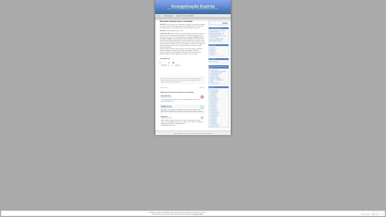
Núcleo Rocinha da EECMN (185, 16)
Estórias (212, 50)
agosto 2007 (213, 101)
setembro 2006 (213, 115)
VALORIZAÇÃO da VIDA (216, 73)
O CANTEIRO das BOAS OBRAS (218, 71)
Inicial (158, 16)
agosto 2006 (213, 116)
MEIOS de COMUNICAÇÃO (216, 80)
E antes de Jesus (214, 75)
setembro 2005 (213, 126)
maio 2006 (212, 120)
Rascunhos (213, 53)
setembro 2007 (213, 99)
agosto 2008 (213, 92)
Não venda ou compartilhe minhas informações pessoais (199, 133)
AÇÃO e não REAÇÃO (215, 78)
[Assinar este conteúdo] (210, 66)
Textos (211, 54)
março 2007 (213, 108)
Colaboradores (168, 16)
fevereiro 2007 (213, 109)
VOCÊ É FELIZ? (214, 70)
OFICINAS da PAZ (214, 82)
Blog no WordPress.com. (179, 133)
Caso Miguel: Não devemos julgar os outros (216, 34)
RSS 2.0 (193, 80)
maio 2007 (212, 105)
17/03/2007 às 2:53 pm (166, 107)
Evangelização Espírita (193, 6)
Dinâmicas (212, 49)
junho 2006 (213, 119)
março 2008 (213, 96)
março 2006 (213, 123)
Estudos (212, 51)
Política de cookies (198, 214)
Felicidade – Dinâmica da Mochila (217, 31)
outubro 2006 (213, 113)
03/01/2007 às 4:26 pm (166, 97)
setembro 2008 (213, 91)
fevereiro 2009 (213, 89)
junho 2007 (213, 103)
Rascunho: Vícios (219, 38)
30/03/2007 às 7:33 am (166, 117)
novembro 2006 (214, 112)
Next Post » (202, 87)
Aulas (162, 80)
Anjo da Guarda (214, 61)
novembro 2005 (214, 124)
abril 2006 (212, 122)
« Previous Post (163, 87)
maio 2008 (212, 94)
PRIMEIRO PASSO (214, 77)
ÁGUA (211, 81)
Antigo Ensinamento (215, 74)
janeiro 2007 (213, 110)
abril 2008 (212, 95)
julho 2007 (212, 102)
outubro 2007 (213, 98)
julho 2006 (212, 117)
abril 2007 (212, 106)
